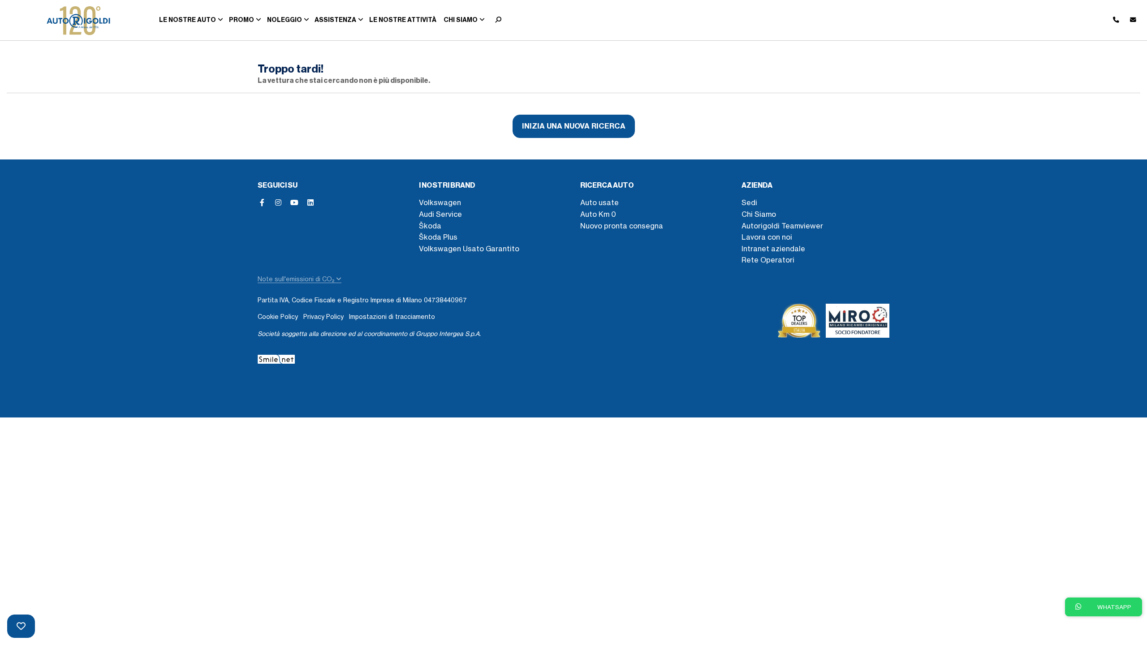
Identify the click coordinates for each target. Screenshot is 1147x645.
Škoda (430, 225)
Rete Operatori (768, 259)
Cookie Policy (278, 316)
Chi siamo (461, 20)
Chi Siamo (759, 214)
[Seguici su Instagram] (278, 202)
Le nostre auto (187, 20)
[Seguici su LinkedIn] (310, 202)
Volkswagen (440, 202)
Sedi (749, 202)
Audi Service (440, 214)
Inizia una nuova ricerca (573, 125)
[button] (496, 20)
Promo (241, 20)
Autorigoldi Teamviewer (782, 225)
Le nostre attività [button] (402, 20)
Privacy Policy (323, 316)
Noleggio (284, 20)
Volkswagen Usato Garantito (469, 248)
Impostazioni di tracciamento (392, 316)
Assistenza (335, 20)
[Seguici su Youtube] (294, 202)
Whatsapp (1113, 607)
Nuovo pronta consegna (621, 225)
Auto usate (599, 202)
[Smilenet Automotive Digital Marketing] (276, 357)
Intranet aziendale (773, 248)
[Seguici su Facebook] (262, 202)
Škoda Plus (438, 236)
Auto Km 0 (598, 214)
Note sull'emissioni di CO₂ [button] (297, 279)
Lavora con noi (767, 236)
